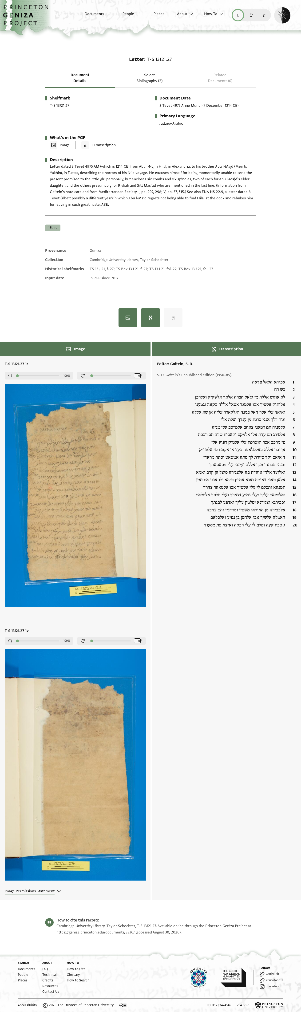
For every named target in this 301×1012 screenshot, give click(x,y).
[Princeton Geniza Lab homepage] (202, 977)
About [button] (182, 14)
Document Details (80, 78)
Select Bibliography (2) (149, 78)
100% (66, 376)
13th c (52, 227)
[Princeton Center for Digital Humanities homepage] (237, 977)
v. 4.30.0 (243, 1005)
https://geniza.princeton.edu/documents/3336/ (95, 932)
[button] (27, 17)
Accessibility (27, 1005)
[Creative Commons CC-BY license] (123, 1005)
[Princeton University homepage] (269, 1005)
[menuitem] (90, 16)
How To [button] (210, 14)
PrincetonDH (274, 980)
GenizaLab (272, 974)
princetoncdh (274, 986)
